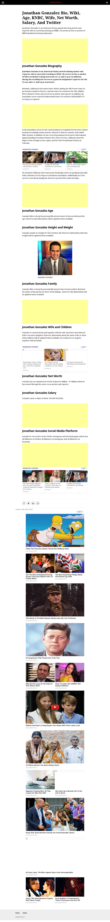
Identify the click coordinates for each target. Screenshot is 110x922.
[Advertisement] (55, 51)
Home (17, 913)
